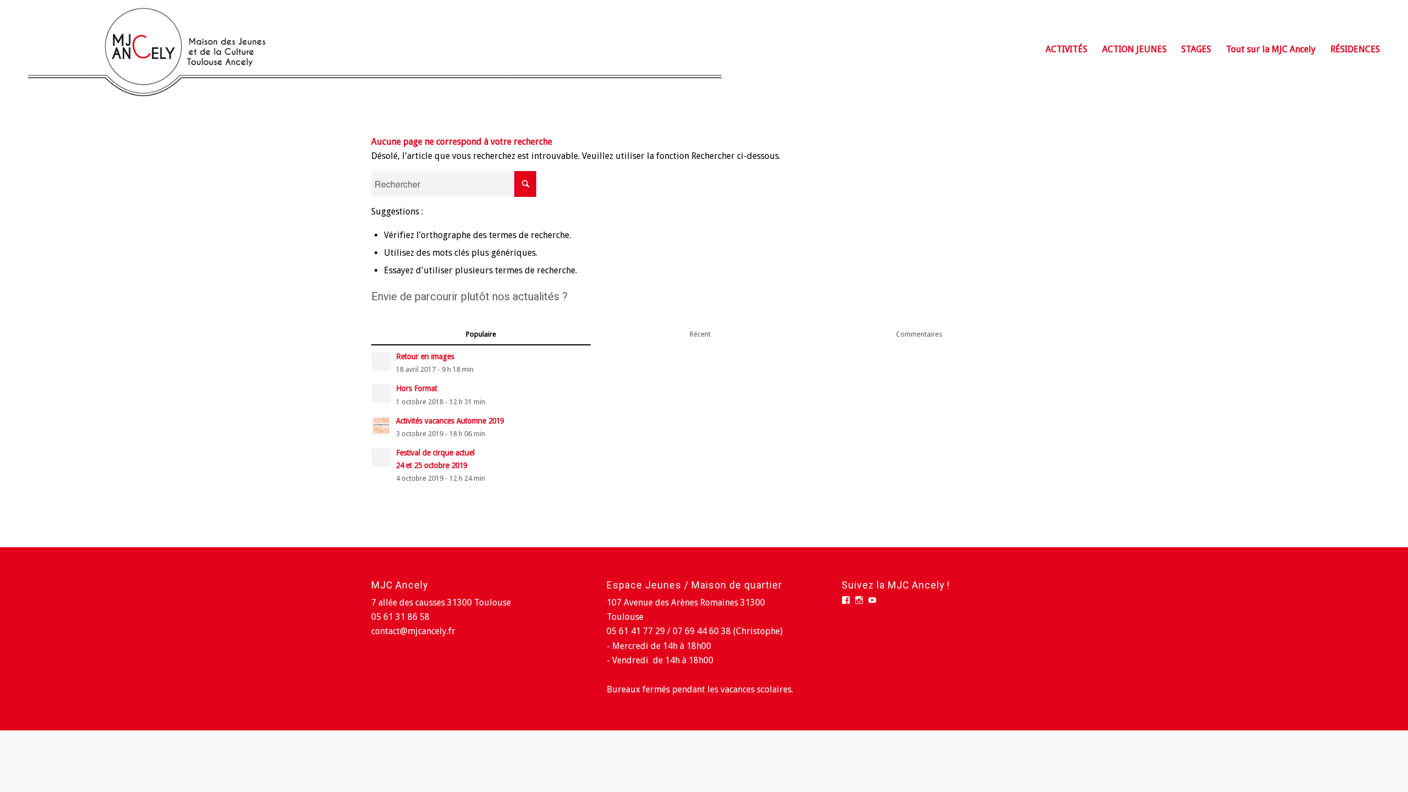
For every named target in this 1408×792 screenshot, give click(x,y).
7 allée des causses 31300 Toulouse (441, 602)
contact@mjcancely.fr (413, 631)
